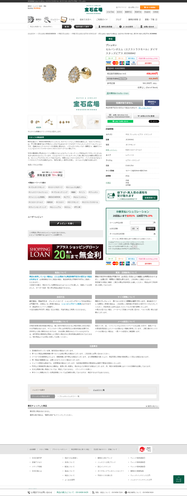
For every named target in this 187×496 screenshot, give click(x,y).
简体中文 (138, 12)
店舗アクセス (37, 462)
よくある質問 (70, 480)
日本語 (155, 12)
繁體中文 (128, 12)
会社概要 (33, 449)
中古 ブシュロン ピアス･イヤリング (139, 134)
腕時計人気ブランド (105, 458)
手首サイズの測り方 (105, 475)
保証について (70, 475)
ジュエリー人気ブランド (107, 462)
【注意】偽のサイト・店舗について (105, 449)
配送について (70, 467)
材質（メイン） (111, 150)
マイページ (122, 7)
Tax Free (122, 79)
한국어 (119, 12)
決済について (70, 462)
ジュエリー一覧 (99, 390)
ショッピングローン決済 (71, 304)
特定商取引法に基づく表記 (80, 449)
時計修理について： (135, 492)
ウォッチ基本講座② (137, 462)
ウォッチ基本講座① (137, 458)
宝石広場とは (37, 471)
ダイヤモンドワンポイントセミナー (111, 471)
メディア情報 (37, 467)
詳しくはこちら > (145, 108)
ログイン (50, 235)
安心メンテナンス (104, 467)
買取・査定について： (103, 492)
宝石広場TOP (37, 458)
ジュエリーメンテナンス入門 (141, 480)
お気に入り (134, 7)
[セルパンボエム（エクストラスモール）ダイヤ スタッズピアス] (35, 122)
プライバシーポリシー (59, 449)
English (147, 12)
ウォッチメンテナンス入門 (140, 475)
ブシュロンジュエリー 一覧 (69, 396)
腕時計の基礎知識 (137, 471)
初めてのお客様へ (71, 458)
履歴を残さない (153, 406)
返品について (70, 471)
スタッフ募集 (43, 449)
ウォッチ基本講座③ (137, 467)
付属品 (108, 183)
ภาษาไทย (110, 12)
